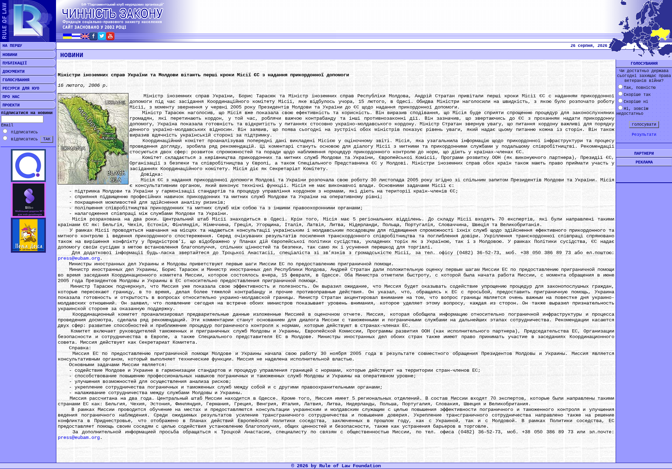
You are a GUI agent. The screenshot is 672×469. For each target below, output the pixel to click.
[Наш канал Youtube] (110, 38)
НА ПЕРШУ (11, 45)
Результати (644, 134)
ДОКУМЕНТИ (12, 71)
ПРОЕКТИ (10, 105)
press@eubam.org (79, 258)
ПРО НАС (10, 96)
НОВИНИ (8, 54)
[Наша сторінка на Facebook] (93, 38)
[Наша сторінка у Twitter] (102, 38)
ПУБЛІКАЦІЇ (13, 63)
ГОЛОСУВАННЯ (14, 80)
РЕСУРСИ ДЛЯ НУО (19, 88)
